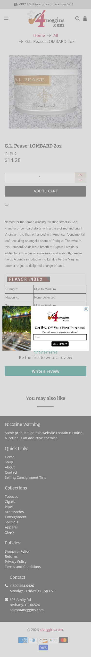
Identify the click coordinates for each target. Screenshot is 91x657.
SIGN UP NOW (59, 344)
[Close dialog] (86, 309)
